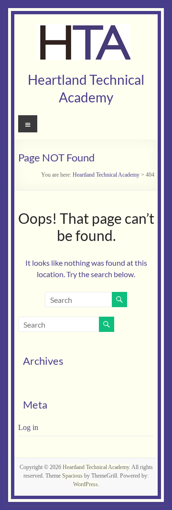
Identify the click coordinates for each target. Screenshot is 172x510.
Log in (28, 427)
